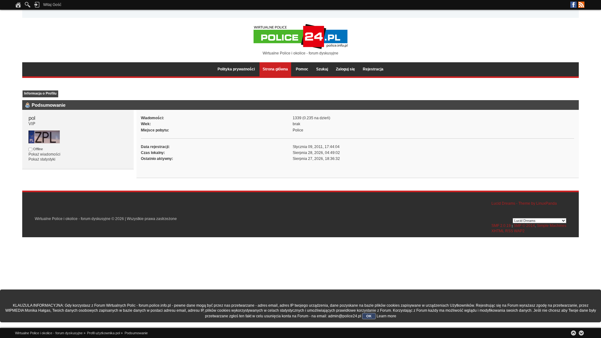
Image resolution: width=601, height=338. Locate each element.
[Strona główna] (18, 6)
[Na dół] (581, 333)
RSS (581, 5)
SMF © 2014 (524, 225)
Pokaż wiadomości (44, 154)
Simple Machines (551, 225)
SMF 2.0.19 (501, 225)
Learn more (386, 316)
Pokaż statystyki (41, 159)
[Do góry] (573, 333)
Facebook (573, 5)
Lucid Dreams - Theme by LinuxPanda (524, 203)
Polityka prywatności (236, 69)
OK (369, 316)
